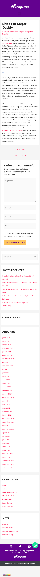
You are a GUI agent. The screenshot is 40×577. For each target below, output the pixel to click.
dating (4, 489)
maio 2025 (6, 380)
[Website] (20, 226)
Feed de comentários (10, 531)
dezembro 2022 (8, 461)
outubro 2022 (7, 468)
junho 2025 (6, 376)
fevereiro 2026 (7, 348)
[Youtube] (29, 546)
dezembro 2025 (8, 355)
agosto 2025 (6, 369)
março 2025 (6, 387)
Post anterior (20, 149)
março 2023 (6, 450)
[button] (19, 13)
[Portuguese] (7, 574)
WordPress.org (7, 534)
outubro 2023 (7, 426)
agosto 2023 (6, 432)
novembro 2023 (8, 422)
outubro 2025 (7, 362)
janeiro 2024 (7, 415)
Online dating (7, 499)
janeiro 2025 (7, 394)
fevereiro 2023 (7, 454)
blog (4, 485)
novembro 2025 (8, 359)
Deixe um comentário (10, 32)
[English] (4, 574)
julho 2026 (6, 338)
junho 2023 (6, 440)
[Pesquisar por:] (20, 257)
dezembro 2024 (8, 397)
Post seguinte (20, 155)
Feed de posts (7, 527)
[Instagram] (11, 546)
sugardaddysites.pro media (12, 130)
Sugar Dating (24, 32)
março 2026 (6, 345)
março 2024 (6, 408)
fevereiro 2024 (7, 411)
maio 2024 (6, 404)
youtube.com (7, 43)
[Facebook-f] (20, 546)
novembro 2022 (8, 464)
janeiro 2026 (7, 352)
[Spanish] (9, 574)
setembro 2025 (8, 366)
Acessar (5, 524)
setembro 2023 (8, 429)
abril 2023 (6, 447)
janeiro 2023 (7, 457)
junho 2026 (6, 341)
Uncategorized (7, 506)
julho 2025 (6, 373)
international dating (9, 492)
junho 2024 (6, 401)
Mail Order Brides (8, 496)
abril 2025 (6, 383)
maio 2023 (6, 443)
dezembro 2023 (8, 418)
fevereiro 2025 (7, 390)
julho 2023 (6, 436)
